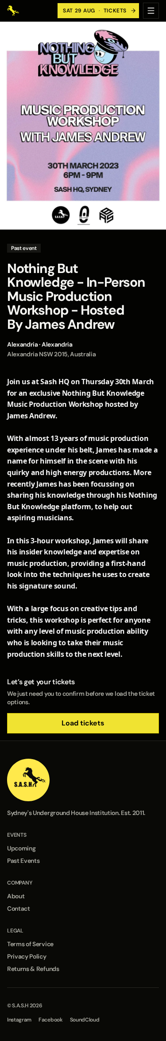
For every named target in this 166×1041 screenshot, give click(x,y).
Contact (18, 908)
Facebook (50, 1019)
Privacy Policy (26, 956)
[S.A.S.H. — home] (13, 10)
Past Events (23, 861)
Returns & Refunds (33, 969)
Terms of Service (30, 944)
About (15, 896)
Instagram (19, 1019)
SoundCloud (85, 1019)
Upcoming (21, 848)
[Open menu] (151, 11)
